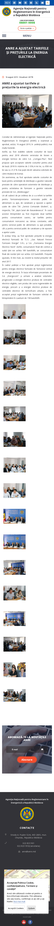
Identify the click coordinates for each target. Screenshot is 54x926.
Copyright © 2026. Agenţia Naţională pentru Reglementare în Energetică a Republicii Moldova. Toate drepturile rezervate (27, 913)
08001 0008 (27, 22)
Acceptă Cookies (16, 908)
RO (7, 3)
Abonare (27, 759)
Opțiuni (31, 908)
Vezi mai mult (19, 901)
